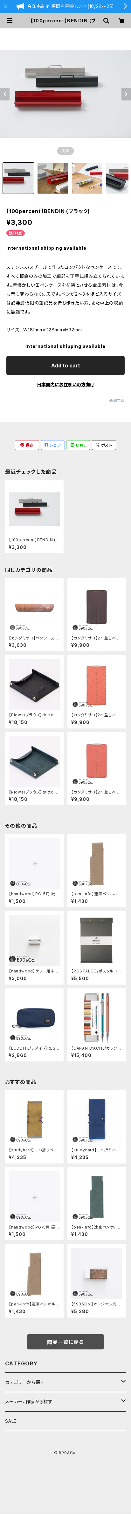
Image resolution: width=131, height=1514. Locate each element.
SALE (11, 1421)
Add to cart (65, 365)
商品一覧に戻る (65, 1342)
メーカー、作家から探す (29, 1401)
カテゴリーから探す (25, 1382)
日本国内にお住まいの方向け (65, 384)
